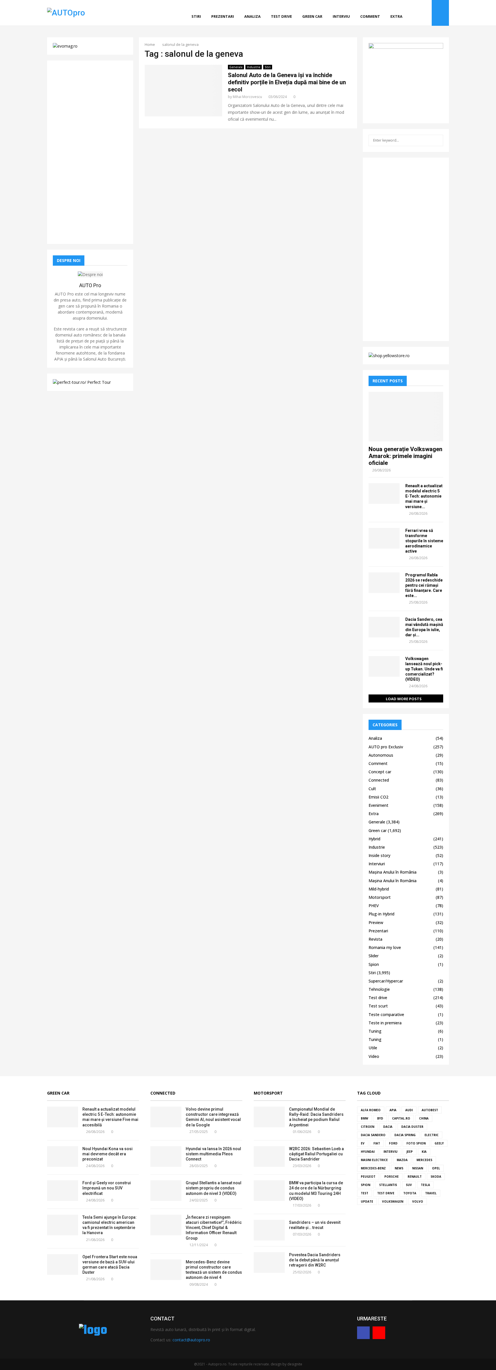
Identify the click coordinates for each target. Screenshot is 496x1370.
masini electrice (374, 1160)
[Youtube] (426, 13)
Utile (373, 1047)
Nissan (417, 1168)
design (276, 1364)
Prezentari (222, 16)
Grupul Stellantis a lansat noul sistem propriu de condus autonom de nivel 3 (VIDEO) (213, 1188)
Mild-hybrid (379, 889)
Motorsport (380, 897)
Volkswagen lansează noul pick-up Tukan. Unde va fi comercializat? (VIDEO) (424, 669)
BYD (380, 1118)
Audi (409, 1110)
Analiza (252, 16)
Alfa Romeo (371, 1110)
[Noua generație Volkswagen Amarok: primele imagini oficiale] (406, 416)
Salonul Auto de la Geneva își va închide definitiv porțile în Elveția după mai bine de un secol (287, 82)
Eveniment (378, 805)
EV (363, 1143)
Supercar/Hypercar (386, 981)
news (399, 1168)
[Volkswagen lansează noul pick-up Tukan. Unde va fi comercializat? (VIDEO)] (384, 666)
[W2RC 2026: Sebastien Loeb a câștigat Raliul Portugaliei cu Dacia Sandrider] (269, 1156)
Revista (375, 939)
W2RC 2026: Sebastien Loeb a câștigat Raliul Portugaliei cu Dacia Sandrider (316, 1153)
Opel (436, 1168)
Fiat (376, 1143)
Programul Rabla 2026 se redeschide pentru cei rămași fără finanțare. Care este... (424, 585)
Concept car (380, 771)
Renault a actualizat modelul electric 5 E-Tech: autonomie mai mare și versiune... (424, 496)
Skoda (436, 1177)
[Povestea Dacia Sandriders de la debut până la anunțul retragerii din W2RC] (269, 1262)
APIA (393, 1110)
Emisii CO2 (378, 797)
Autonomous (381, 755)
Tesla (425, 1185)
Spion (374, 964)
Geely (439, 1143)
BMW (364, 1118)
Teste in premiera (385, 1022)
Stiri (196, 16)
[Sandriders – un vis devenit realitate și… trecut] (269, 1230)
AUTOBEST (430, 1110)
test (364, 1193)
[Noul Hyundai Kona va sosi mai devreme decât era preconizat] (62, 1156)
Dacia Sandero (373, 1135)
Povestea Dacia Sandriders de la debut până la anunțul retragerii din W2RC (314, 1259)
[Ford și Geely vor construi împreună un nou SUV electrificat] (62, 1190)
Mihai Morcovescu (247, 96)
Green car (312, 16)
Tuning (375, 1031)
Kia (424, 1152)
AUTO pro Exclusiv (386, 746)
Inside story (379, 855)
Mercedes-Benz (373, 1168)
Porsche (391, 1177)
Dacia (387, 1127)
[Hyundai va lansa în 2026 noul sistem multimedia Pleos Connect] (165, 1156)
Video (374, 1056)
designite (294, 1364)
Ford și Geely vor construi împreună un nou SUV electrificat (106, 1188)
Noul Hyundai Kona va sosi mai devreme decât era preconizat (107, 1153)
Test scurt (378, 1006)
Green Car (58, 1093)
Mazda (402, 1160)
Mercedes (424, 1160)
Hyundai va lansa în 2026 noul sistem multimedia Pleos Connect (213, 1153)
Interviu (341, 16)
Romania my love (385, 947)
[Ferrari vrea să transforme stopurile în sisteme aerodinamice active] (384, 538)
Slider (374, 955)
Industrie (253, 67)
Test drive (281, 16)
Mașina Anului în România (392, 872)
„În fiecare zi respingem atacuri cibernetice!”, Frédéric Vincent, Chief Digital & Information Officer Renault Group (214, 1227)
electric (432, 1135)
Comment (370, 16)
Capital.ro (401, 1118)
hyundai (368, 1152)
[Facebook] (419, 13)
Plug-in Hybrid (381, 914)
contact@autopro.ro (191, 1339)
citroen (367, 1127)
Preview (376, 922)
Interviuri (377, 863)
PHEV (374, 905)
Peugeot (368, 1177)
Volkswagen (392, 1201)
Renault (415, 1177)
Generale (236, 67)
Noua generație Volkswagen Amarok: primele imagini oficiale (405, 456)
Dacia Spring (405, 1135)
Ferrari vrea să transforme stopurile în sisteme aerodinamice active (424, 540)
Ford (393, 1143)
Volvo (417, 1201)
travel (431, 1193)
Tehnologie (379, 989)
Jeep (409, 1152)
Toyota (409, 1193)
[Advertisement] (90, 152)
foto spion (416, 1143)
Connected (379, 780)
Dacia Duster (412, 1127)
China (424, 1118)
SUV (409, 1185)
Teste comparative (386, 1014)
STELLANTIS (388, 1185)
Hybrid (374, 838)
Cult (372, 788)
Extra (396, 16)
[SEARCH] (437, 140)
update (367, 1201)
